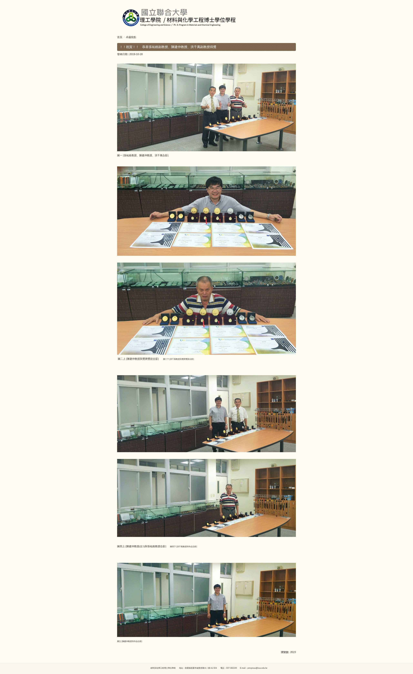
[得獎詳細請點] (206, 107)
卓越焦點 (131, 37)
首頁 (119, 37)
